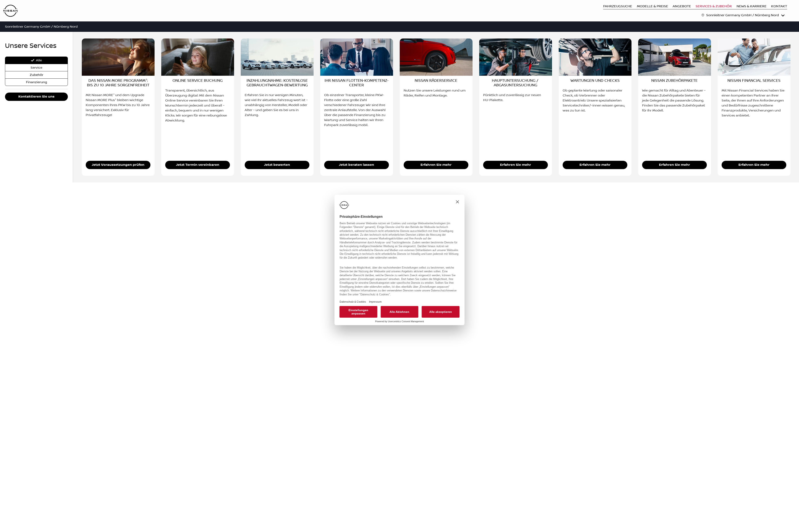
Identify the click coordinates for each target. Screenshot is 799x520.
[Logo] (10, 11)
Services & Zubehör (714, 6)
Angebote (682, 6)
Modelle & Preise (652, 6)
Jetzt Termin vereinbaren (197, 165)
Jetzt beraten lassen (356, 165)
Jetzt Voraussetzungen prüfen (118, 165)
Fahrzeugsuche (617, 6)
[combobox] (746, 15)
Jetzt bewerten (277, 165)
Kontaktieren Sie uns (36, 97)
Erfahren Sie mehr (436, 165)
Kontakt (779, 6)
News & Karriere (752, 6)
